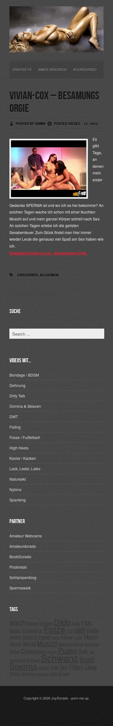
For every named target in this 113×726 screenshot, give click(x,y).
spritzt (43, 667)
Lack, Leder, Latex (24, 468)
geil (79, 629)
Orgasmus (33, 651)
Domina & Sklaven (25, 406)
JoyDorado (59, 697)
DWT (13, 416)
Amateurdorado (52, 69)
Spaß (86, 659)
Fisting (15, 427)
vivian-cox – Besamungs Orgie (54, 102)
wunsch (43, 673)
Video (15, 673)
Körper (67, 637)
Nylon (14, 651)
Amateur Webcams (25, 535)
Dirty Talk (17, 395)
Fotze (54, 629)
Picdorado (18, 567)
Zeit (53, 673)
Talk (54, 667)
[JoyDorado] (56, 47)
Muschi (47, 642)
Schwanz (59, 657)
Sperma (23, 665)
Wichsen (29, 673)
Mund (29, 643)
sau (91, 651)
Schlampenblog (22, 577)
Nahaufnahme (70, 644)
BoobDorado (85, 69)
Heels (55, 637)
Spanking (17, 499)
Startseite (22, 69)
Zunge (63, 673)
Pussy (67, 650)
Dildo (62, 621)
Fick (86, 622)
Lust (78, 637)
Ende (76, 623)
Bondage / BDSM (24, 375)
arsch (17, 622)
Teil (63, 667)
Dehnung (17, 385)
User (91, 667)
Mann (91, 636)
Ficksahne (32, 630)
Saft (83, 651)
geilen (15, 637)
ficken (15, 630)
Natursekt (17, 479)
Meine (15, 643)
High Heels (19, 447)
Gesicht (30, 637)
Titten (76, 666)
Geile (92, 630)
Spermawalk (20, 587)
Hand (44, 636)
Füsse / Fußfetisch (24, 437)
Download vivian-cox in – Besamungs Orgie (48, 253)
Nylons (15, 489)
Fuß (70, 630)
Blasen (32, 623)
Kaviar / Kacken (22, 458)
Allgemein (49, 275)
